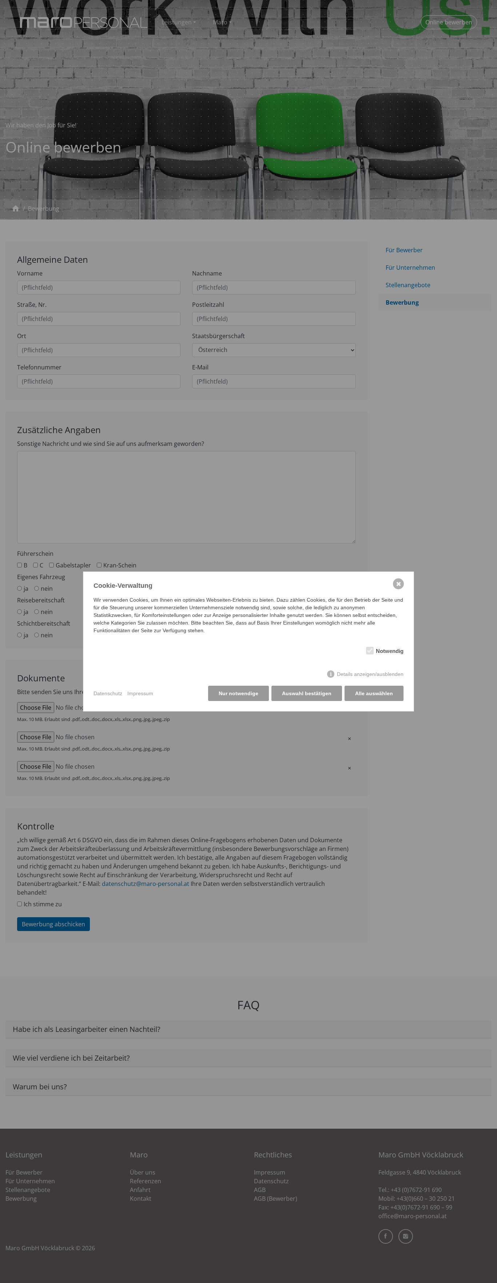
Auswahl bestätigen (306, 693)
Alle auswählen (374, 693)
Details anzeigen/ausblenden (370, 674)
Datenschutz (108, 693)
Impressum (140, 693)
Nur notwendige (238, 693)
